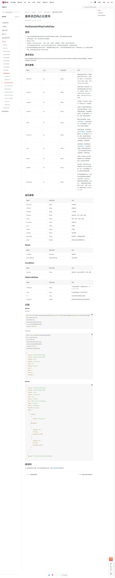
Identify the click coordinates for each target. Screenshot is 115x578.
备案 (104, 2)
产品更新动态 (5, 22)
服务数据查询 (7, 79)
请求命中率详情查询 (8, 98)
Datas (99, 10)
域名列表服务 (6, 51)
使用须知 (80, 121)
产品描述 (4, 26)
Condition (100, 13)
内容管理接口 (6, 60)
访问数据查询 (7, 76)
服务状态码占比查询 (8, 82)
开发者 (38, 2)
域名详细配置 (6, 57)
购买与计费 (4, 30)
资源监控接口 (6, 73)
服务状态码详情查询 (8, 85)
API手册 (5, 45)
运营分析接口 (6, 108)
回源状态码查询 (7, 89)
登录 (108, 2)
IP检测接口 (6, 70)
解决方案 (20, 2)
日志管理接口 (6, 64)
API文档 (4, 41)
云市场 (33, 2)
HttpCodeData (101, 15)
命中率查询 (6, 101)
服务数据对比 (7, 104)
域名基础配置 (6, 54)
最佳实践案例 (5, 111)
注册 (111, 2)
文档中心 (4, 7)
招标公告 (52, 2)
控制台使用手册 (6, 37)
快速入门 (4, 34)
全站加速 (33, 12)
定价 (25, 2)
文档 (29, 2)
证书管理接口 (6, 67)
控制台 (99, 2)
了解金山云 (45, 2)
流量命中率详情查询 (8, 95)
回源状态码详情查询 (8, 92)
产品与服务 (13, 2)
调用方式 (5, 48)
